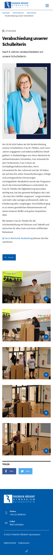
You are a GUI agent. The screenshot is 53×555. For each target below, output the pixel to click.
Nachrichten (31, 13)
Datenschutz (10, 542)
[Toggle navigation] (47, 5)
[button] (9, 471)
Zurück (11, 257)
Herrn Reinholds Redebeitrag (19, 238)
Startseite (6, 13)
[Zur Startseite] (16, 4)
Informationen (18, 13)
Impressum (23, 542)
